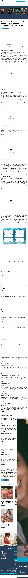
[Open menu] (26, 1)
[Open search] (27, 1)
